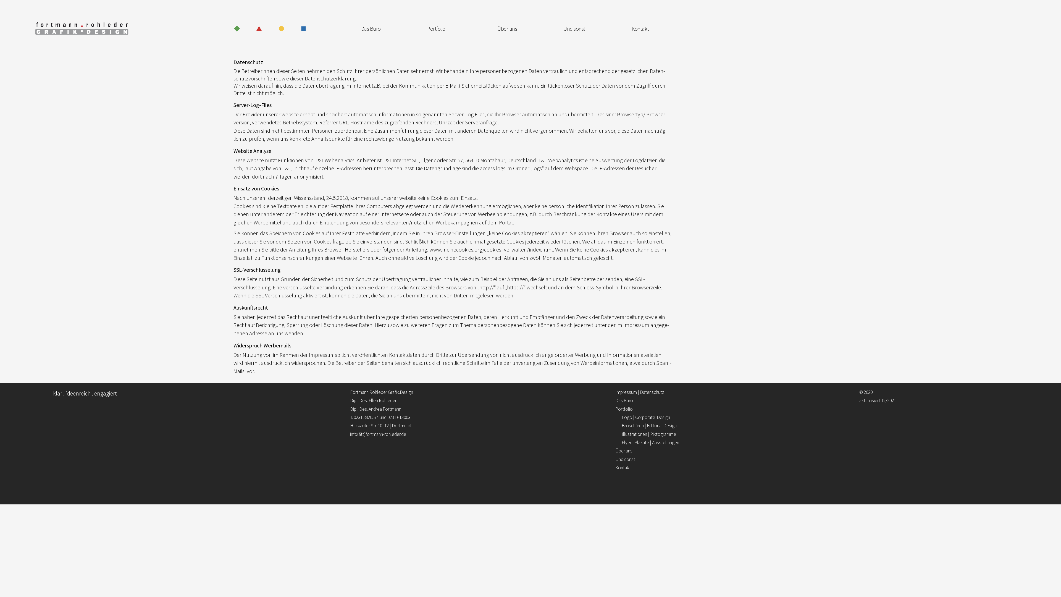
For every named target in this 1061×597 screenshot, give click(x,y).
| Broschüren (648, 426)
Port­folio (436, 28)
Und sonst (574, 28)
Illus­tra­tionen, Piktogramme (456, 55)
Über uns (507, 28)
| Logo (644, 417)
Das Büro (371, 28)
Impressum (626, 392)
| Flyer (649, 442)
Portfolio (624, 409)
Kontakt (640, 28)
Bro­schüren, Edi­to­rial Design (456, 47)
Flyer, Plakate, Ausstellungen (456, 64)
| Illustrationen (647, 434)
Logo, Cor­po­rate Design (453, 38)
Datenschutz (652, 392)
